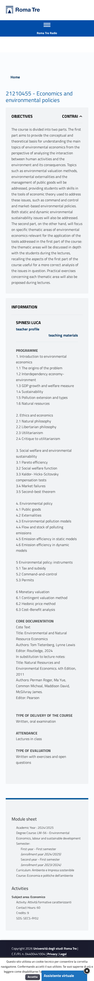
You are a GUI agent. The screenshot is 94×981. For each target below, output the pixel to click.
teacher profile (27, 329)
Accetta (33, 976)
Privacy (52, 953)
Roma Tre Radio (47, 33)
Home (15, 77)
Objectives (22, 116)
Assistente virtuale (59, 975)
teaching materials (63, 335)
